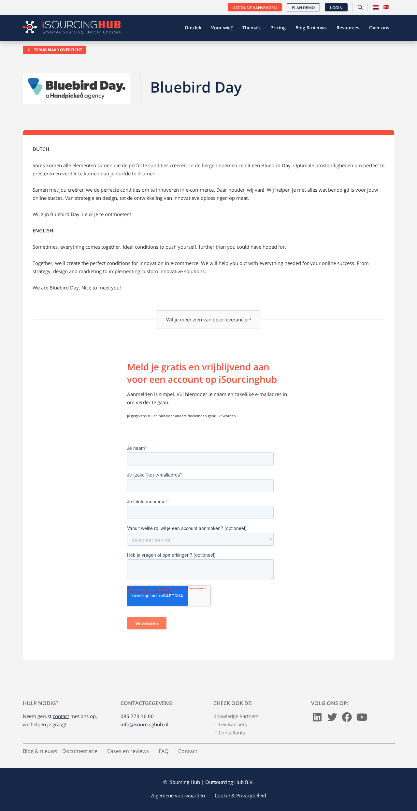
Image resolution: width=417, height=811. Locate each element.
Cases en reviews (128, 751)
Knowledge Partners (235, 716)
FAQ (163, 751)
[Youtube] (362, 718)
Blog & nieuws (311, 27)
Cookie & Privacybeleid (240, 795)
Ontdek (193, 27)
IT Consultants (229, 732)
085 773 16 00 (137, 716)
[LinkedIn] (317, 718)
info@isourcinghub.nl (144, 724)
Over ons (379, 27)
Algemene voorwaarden (178, 795)
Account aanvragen (255, 7)
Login (336, 7)
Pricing (278, 27)
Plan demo (303, 7)
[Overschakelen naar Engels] (386, 7)
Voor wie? (222, 27)
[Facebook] (347, 718)
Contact (187, 751)
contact (61, 716)
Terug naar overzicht (57, 49)
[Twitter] (332, 718)
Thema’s (251, 27)
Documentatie (79, 751)
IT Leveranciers (230, 724)
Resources (348, 27)
